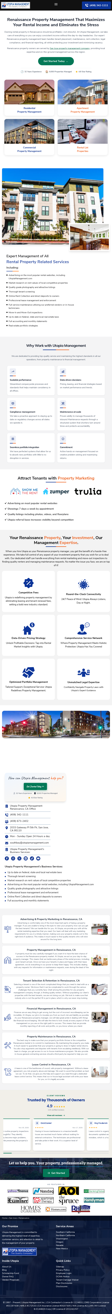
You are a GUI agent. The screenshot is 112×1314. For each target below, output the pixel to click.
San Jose (13, 1218)
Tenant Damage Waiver (67, 1279)
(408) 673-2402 (19, 821)
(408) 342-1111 (19, 814)
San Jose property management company (70, 48)
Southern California (65, 1232)
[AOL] (68, 1191)
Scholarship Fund (10, 1273)
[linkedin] (26, 858)
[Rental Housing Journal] (81, 1209)
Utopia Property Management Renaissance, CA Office (26, 807)
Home (5, 1218)
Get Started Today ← (56, 61)
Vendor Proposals (10, 1279)
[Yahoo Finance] (18, 1191)
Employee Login (63, 1273)
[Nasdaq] (43, 1191)
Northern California (65, 1235)
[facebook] (7, 858)
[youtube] (38, 858)
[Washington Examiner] (18, 1200)
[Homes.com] (56, 1209)
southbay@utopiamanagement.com (29, 842)
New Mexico (62, 1248)
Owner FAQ (8, 1276)
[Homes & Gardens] (30, 1209)
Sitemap (60, 1266)
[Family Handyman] (94, 1200)
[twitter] (19, 858)
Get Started (58, 1173)
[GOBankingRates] (94, 1191)
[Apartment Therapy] (43, 1200)
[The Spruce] (68, 1200)
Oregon (59, 1242)
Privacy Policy (63, 1269)
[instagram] (13, 858)
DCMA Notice (62, 1276)
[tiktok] (32, 858)
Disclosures (61, 1286)
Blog (4, 1269)
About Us (6, 1266)
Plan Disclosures (64, 1283)
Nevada (59, 1245)
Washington (62, 1238)
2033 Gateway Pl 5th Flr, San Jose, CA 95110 (29, 829)
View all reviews (54, 1115)
